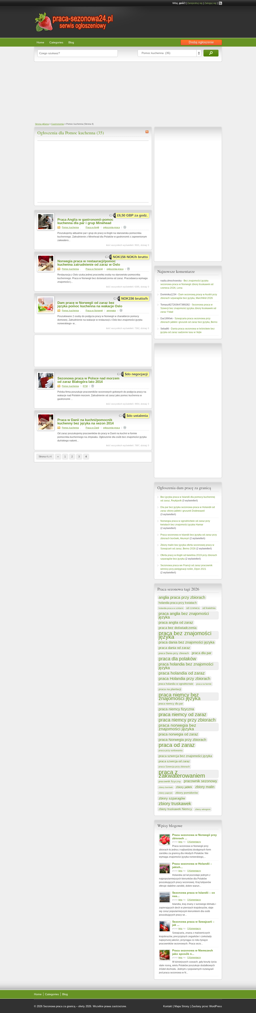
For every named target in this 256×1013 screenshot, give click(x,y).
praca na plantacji (170, 689)
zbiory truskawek (175, 803)
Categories (56, 42)
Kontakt (167, 1006)
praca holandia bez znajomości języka (186, 666)
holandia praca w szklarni (171, 608)
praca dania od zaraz (174, 648)
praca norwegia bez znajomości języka (177, 727)
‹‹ (58, 456)
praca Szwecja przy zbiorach (174, 766)
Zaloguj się (210, 3)
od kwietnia (208, 608)
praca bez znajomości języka (185, 635)
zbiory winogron (202, 809)
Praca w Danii (92, 427)
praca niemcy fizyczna (176, 709)
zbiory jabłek (184, 787)
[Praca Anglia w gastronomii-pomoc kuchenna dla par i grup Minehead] (45, 229)
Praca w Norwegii (94, 269)
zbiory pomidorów (186, 792)
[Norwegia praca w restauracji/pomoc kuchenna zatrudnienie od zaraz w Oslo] (45, 271)
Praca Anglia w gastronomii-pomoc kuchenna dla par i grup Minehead (85, 221)
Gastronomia (57, 124)
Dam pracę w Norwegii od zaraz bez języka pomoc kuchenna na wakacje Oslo (89, 304)
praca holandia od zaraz (182, 673)
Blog (71, 42)
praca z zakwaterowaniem (182, 774)
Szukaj (211, 53)
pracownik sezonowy (200, 781)
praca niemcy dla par (171, 703)
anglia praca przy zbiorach (182, 597)
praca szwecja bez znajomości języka (185, 756)
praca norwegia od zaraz (178, 734)
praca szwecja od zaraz (174, 761)
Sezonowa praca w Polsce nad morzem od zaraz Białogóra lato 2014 (88, 380)
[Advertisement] (128, 92)
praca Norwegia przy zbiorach (182, 740)
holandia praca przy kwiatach (178, 602)
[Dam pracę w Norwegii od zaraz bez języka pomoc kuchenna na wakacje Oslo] (45, 312)
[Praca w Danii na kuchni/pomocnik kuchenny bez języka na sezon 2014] (45, 429)
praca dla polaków (177, 659)
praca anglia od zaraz (176, 623)
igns (180, 841)
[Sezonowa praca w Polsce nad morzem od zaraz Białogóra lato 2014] (45, 388)
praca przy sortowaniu (171, 750)
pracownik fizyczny (170, 781)
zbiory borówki (166, 787)
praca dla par (201, 653)
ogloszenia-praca (111, 227)
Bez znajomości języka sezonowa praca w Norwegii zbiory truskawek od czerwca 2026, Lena (186, 284)
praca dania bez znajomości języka (186, 642)
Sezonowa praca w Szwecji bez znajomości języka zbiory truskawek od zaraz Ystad (188, 308)
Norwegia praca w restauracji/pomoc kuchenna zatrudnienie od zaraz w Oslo (88, 262)
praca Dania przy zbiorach (174, 653)
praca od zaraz (177, 745)
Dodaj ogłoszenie (201, 42)
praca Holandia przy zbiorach (184, 678)
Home (40, 42)
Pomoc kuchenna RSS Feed (147, 131)
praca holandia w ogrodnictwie (176, 684)
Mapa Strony (181, 1006)
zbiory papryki (165, 793)
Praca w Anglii (92, 227)
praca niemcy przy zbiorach (187, 720)
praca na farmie (203, 684)
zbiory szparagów (172, 798)
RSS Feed (220, 3)
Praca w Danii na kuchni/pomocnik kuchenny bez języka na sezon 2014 (85, 421)
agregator (111, 310)
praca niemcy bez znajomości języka (179, 697)
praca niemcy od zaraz (182, 714)
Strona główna (42, 124)
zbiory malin (204, 787)
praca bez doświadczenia (177, 628)
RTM (85, 386)
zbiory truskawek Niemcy (175, 809)
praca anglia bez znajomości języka (184, 615)
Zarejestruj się (195, 3)
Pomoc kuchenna (70, 227)
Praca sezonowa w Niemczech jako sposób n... (192, 952)
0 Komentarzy (194, 841)
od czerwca (192, 608)
